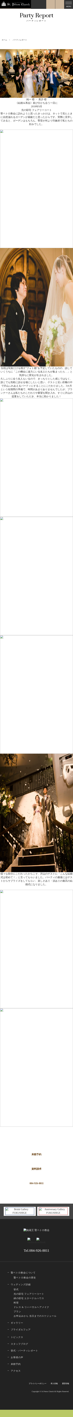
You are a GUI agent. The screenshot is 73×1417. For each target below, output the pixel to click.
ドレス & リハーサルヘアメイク (31, 1307)
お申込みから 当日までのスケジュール (35, 1316)
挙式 (16, 1289)
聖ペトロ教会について (23, 1272)
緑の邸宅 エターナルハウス (29, 1298)
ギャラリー (17, 1323)
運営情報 (65, 1383)
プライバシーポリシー (37, 1383)
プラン (17, 1311)
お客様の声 (17, 1357)
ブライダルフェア (21, 1329)
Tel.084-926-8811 (36, 1250)
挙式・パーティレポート (24, 1350)
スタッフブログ (19, 1344)
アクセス (16, 1370)
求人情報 (54, 1383)
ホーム (4, 40)
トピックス (17, 1337)
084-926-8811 (37, 1183)
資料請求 (36, 1169)
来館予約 (36, 1154)
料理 (16, 1302)
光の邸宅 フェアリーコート (29, 1294)
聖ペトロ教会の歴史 (25, 1277)
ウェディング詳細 (21, 1284)
